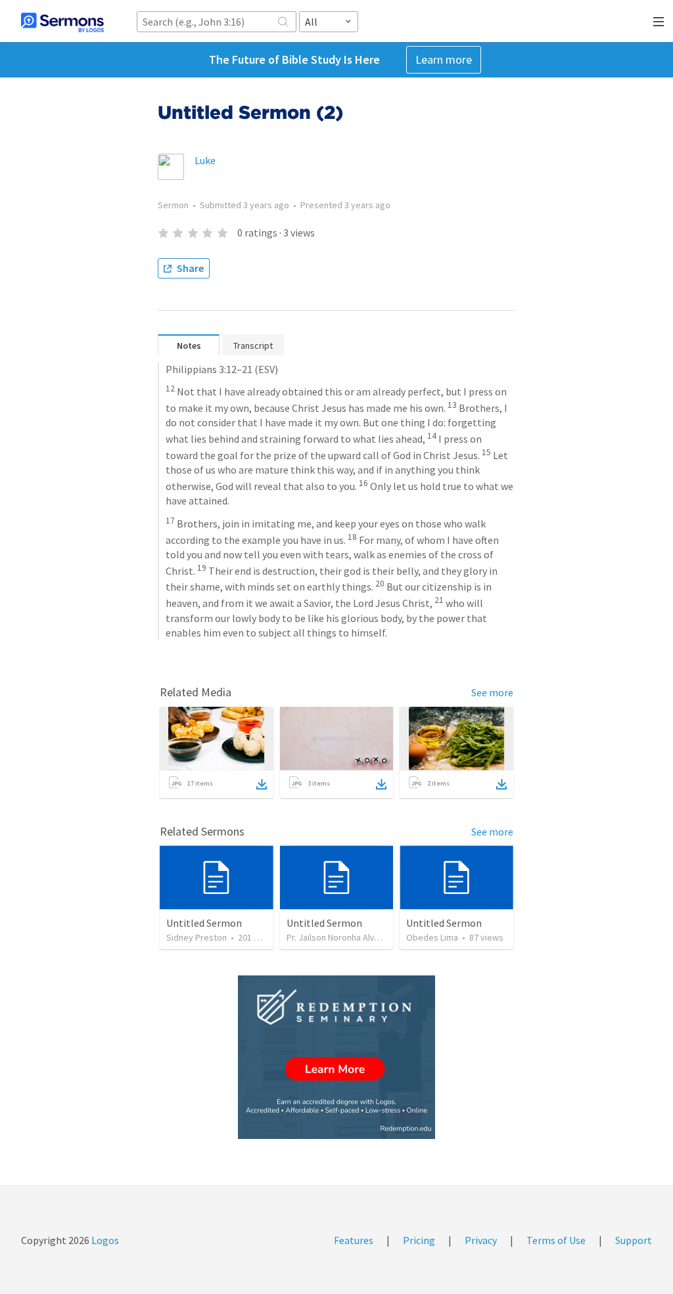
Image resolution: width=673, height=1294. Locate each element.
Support (633, 1240)
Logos (104, 1240)
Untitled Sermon (204, 922)
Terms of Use (556, 1240)
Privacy (481, 1240)
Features (353, 1240)
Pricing (419, 1240)
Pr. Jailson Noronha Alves (335, 937)
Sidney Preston (196, 937)
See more (492, 692)
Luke (205, 160)
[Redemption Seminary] (336, 1057)
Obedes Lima (432, 937)
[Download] (261, 784)
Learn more (443, 59)
